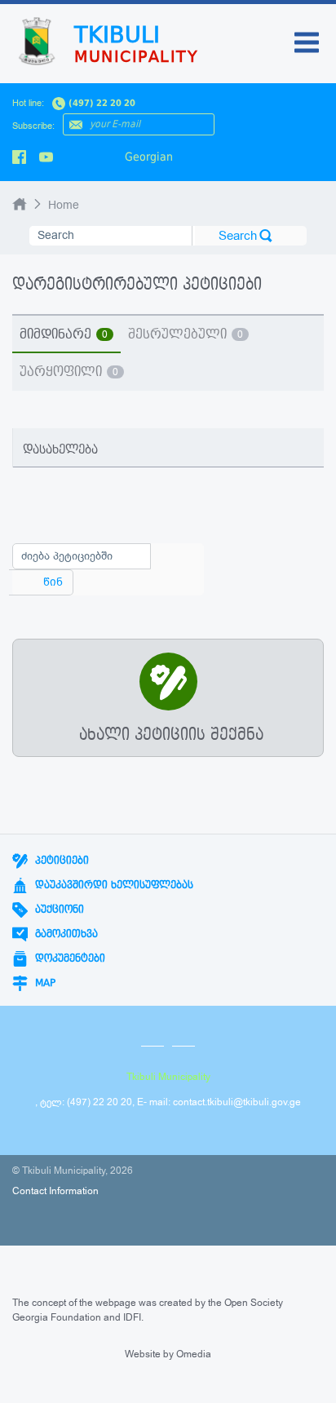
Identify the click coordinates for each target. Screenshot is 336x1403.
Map (43, 983)
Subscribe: (33, 126)
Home (63, 205)
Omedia (193, 1354)
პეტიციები (60, 860)
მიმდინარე (64, 334)
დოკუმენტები (68, 958)
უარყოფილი (69, 372)
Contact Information (55, 1190)
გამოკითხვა (65, 934)
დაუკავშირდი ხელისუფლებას (112, 885)
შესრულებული (185, 334)
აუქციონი (58, 909)
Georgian (149, 156)
